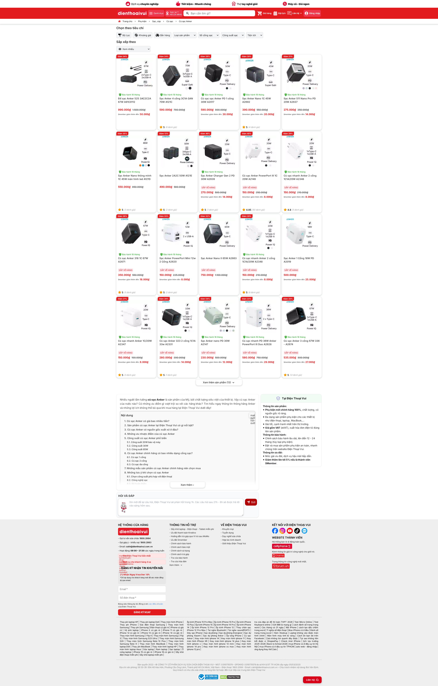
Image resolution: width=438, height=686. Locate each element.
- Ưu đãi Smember (178, 540)
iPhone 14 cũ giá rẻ (172, 633)
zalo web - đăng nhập (306, 646)
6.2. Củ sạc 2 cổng (137, 460)
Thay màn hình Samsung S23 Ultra (140, 638)
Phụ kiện (142, 21)
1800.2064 (145, 538)
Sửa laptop (148, 649)
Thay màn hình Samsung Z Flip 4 (136, 635)
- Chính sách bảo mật (179, 547)
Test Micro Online (303, 622)
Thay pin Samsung (140, 627)
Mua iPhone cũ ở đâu (298, 630)
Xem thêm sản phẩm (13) (217, 382)
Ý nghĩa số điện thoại (277, 630)
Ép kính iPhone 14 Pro (224, 624)
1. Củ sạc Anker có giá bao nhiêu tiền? (146, 421)
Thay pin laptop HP (129, 622)
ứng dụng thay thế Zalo (265, 649)
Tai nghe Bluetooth (217, 630)
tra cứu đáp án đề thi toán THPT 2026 (273, 622)
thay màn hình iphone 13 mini (218, 644)
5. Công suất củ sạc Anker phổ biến (145, 438)
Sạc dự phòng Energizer (230, 633)
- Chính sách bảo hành (180, 543)
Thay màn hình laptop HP (164, 646)
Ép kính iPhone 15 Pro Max (199, 622)
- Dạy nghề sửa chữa (231, 536)
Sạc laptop (174, 649)
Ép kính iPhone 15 (204, 624)
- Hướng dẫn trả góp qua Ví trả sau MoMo (189, 536)
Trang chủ (127, 21)
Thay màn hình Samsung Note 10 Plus (146, 641)
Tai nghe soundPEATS (238, 630)
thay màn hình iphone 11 (233, 638)
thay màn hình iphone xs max (218, 646)
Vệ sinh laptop (131, 630)
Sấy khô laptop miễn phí (151, 655)
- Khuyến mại (227, 529)
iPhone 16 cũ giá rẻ (163, 652)
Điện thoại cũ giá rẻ (159, 627)
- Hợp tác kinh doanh (231, 540)
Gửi (253, 502)
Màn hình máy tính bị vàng (281, 635)
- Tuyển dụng (227, 532)
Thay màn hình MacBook (152, 644)
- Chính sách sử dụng (179, 550)
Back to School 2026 (277, 644)
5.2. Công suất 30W (137, 445)
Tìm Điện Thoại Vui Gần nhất (137, 555)
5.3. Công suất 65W (137, 449)
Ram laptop (161, 649)
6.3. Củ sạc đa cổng (137, 464)
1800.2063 (145, 542)
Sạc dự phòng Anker (213, 635)
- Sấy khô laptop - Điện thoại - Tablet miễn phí (191, 529)
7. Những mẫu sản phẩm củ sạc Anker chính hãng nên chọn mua (162, 468)
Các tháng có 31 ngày (273, 627)
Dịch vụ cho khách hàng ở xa (137, 562)
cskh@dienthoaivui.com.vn (139, 546)
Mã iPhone (291, 627)
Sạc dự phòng (210, 633)
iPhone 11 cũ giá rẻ (172, 630)
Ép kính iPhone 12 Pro (203, 627)
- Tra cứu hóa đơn (177, 561)
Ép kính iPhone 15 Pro (224, 622)
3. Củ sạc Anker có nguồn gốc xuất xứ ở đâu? (151, 429)
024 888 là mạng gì (282, 624)
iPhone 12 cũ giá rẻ (129, 633)
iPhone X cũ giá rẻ (150, 630)
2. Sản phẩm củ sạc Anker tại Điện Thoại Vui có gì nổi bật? (159, 425)
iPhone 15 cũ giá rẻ (142, 652)
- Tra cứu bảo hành (178, 558)
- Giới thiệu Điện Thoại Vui (233, 543)
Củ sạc (169, 21)
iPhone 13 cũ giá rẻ (150, 633)
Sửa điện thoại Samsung (152, 624)
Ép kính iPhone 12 (225, 627)
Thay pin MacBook (141, 646)
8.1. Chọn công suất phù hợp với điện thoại (149, 476)
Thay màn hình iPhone (171, 622)
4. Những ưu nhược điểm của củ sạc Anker (149, 433)
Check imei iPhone (290, 641)
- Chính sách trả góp (179, 554)
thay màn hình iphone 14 (207, 638)
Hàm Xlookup (280, 633)
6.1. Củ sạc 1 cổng (136, 457)
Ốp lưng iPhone (233, 635)
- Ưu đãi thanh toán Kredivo (182, 532)
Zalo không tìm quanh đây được (282, 638)
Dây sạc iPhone (194, 633)
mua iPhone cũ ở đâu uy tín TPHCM (276, 646)
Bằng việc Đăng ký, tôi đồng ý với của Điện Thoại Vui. (140, 605)
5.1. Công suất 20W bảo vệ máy (143, 442)
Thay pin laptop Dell (149, 622)
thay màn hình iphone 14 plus (224, 641)
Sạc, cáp (156, 21)
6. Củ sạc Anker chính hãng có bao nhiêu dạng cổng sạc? (158, 453)
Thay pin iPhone (128, 624)
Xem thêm (174, 565)
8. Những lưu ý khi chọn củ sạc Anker (146, 472)
